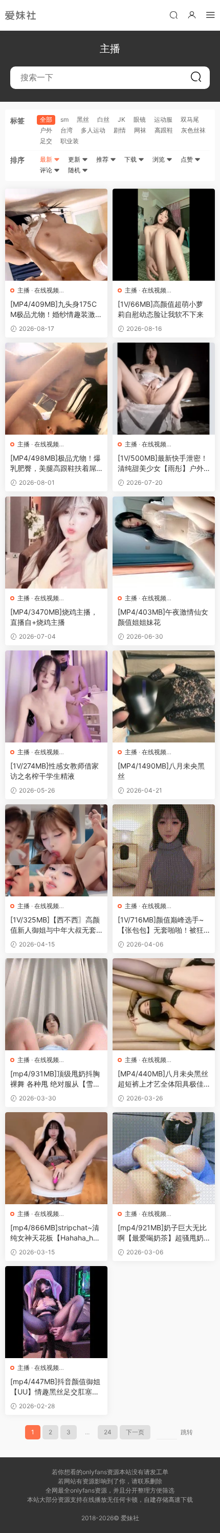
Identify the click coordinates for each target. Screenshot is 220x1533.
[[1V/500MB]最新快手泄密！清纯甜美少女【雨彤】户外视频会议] (164, 389)
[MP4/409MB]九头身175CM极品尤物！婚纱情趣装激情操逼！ (56, 310)
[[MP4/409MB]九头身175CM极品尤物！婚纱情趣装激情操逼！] (56, 235)
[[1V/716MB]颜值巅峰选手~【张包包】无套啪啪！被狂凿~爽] (164, 850)
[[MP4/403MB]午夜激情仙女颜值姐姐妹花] (164, 543)
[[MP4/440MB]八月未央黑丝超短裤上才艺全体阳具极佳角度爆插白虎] (164, 1004)
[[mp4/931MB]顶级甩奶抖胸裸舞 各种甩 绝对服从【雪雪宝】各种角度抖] (56, 1004)
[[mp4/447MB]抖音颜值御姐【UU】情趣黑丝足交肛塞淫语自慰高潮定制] (56, 1312)
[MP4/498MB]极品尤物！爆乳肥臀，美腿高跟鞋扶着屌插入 (55, 464)
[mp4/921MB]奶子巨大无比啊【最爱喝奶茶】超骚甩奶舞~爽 (162, 1233)
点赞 (187, 159)
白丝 (103, 119)
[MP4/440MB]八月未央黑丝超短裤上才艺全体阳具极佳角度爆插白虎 (163, 1079)
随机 (75, 170)
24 (108, 1432)
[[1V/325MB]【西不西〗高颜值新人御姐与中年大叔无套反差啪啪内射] (56, 850)
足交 (46, 141)
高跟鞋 (164, 130)
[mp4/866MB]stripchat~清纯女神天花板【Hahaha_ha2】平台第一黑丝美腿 (54, 1233)
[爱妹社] (20, 15)
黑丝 (83, 119)
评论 (47, 170)
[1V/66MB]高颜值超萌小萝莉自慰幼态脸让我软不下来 (161, 309)
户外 (46, 130)
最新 (47, 159)
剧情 (120, 130)
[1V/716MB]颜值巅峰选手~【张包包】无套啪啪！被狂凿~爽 (161, 925)
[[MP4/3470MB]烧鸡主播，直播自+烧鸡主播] (56, 543)
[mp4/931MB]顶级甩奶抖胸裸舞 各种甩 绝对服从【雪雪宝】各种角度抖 (55, 1079)
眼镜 (140, 119)
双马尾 (190, 119)
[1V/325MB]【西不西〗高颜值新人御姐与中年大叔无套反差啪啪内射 (55, 925)
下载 (131, 159)
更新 (75, 159)
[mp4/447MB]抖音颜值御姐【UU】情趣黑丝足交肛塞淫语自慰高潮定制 (55, 1387)
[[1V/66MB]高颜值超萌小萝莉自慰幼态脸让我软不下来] (164, 235)
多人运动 (93, 130)
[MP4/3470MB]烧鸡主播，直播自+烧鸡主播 (54, 616)
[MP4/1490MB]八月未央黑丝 (161, 770)
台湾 (66, 130)
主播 (23, 290)
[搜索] (173, 15)
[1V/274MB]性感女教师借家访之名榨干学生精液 (54, 770)
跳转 (187, 1432)
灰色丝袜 (193, 130)
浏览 (159, 159)
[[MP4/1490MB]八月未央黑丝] (164, 696)
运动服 (163, 119)
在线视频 (46, 290)
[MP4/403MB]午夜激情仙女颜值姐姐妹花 (163, 616)
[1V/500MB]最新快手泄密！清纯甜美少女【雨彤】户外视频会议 (163, 464)
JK (121, 119)
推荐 (103, 159)
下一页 (135, 1432)
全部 (46, 119)
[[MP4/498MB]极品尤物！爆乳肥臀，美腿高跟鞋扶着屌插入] (56, 389)
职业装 (69, 141)
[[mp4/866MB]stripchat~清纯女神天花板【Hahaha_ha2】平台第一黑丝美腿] (56, 1158)
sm (64, 119)
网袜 (140, 130)
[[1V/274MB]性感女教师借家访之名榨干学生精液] (56, 696)
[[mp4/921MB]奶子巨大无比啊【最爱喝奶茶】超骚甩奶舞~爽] (164, 1158)
